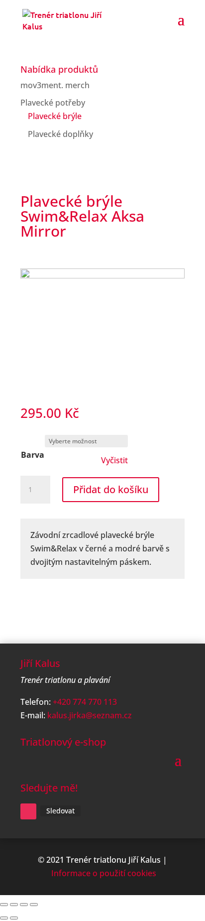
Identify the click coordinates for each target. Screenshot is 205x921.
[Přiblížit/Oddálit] (4, 904)
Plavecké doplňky (60, 134)
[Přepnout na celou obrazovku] (14, 904)
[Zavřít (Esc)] (34, 904)
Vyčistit (114, 460)
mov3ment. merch (55, 85)
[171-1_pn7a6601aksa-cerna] (102, 275)
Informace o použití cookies (103, 873)
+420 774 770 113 (85, 701)
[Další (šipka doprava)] (14, 918)
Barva (32, 454)
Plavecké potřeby (52, 102)
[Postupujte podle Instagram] (28, 811)
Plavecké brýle (55, 116)
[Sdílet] (24, 904)
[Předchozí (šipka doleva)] (4, 918)
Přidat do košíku (110, 489)
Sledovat (60, 810)
